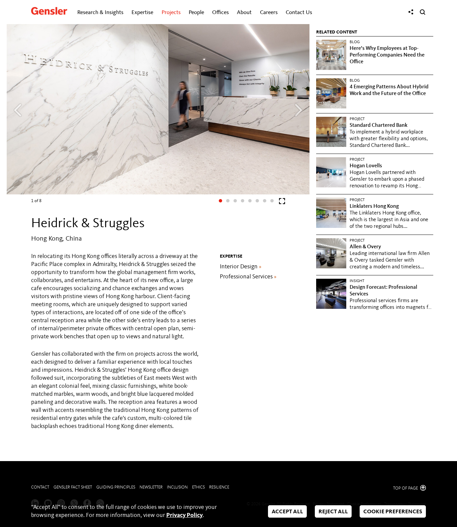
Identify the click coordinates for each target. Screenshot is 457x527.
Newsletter (151, 487)
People (196, 12)
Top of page (406, 488)
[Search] (422, 12)
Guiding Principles (115, 487)
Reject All (333, 512)
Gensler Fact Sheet (73, 487)
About (244, 12)
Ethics (198, 487)
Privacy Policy (184, 515)
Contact (40, 487)
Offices (220, 12)
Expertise (142, 12)
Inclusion (177, 487)
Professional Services (248, 277)
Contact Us (299, 12)
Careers (269, 12)
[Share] (411, 12)
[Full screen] (282, 202)
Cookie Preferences (392, 512)
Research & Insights (100, 12)
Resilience (219, 487)
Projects (171, 12)
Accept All (287, 512)
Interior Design (240, 267)
